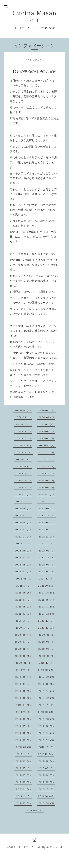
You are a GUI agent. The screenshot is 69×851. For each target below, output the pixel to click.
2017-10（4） (46, 754)
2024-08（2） (47, 466)
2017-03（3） (24, 782)
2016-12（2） (47, 789)
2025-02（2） (24, 452)
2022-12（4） (47, 536)
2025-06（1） (23, 438)
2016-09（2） (23, 803)
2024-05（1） (23, 480)
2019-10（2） (46, 669)
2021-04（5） (47, 606)
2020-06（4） (47, 641)
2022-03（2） (23, 571)
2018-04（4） (47, 733)
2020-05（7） (23, 648)
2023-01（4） (23, 536)
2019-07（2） (23, 683)
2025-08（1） (23, 431)
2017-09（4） (24, 761)
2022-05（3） (23, 564)
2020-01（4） (24, 662)
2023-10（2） (46, 501)
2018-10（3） (46, 711)
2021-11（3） (24, 585)
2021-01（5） (24, 620)
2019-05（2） (23, 691)
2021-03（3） (23, 613)
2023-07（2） (23, 515)
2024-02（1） (47, 487)
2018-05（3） (23, 733)
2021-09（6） (23, 592)
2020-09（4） (23, 634)
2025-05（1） (47, 438)
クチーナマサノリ (26, 847)
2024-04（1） (47, 480)
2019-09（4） (23, 676)
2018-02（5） (47, 740)
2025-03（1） (47, 445)
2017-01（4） (24, 789)
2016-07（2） (35, 810)
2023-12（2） (47, 494)
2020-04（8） (47, 648)
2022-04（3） (47, 564)
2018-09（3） (23, 719)
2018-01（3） (24, 747)
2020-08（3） (47, 634)
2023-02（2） (47, 529)
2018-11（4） (24, 711)
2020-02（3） (47, 655)
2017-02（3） (47, 782)
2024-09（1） (23, 466)
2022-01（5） (24, 578)
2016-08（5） (47, 803)
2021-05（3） (23, 606)
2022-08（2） (47, 550)
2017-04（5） (47, 775)
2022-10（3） (46, 543)
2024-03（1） (23, 487)
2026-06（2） (47, 410)
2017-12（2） (47, 747)
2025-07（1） (47, 431)
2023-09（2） (23, 508)
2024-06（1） (46, 473)
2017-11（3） (24, 754)
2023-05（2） (23, 522)
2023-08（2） (47, 508)
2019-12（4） (47, 662)
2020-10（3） (46, 627)
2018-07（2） (23, 726)
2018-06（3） (46, 726)
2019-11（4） (24, 669)
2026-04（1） (23, 417)
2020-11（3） (24, 627)
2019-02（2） (47, 697)
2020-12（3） (46, 620)
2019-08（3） (47, 676)
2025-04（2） (23, 445)
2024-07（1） (23, 473)
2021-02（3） (47, 613)
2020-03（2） (23, 655)
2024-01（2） (23, 494)
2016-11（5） (24, 796)
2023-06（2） (47, 515)
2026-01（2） (47, 417)
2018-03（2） (23, 740)
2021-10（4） (46, 585)
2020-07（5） (23, 641)
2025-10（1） (46, 424)
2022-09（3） (23, 550)
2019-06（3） (46, 683)
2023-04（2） (47, 522)
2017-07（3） (24, 768)
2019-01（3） (24, 705)
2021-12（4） (47, 578)
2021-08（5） (47, 592)
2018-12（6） (47, 705)
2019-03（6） (23, 697)
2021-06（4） (46, 599)
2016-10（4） (46, 796)
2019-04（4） (47, 691)
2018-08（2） (47, 719)
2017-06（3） (46, 768)
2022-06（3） (47, 557)
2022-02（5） (47, 571)
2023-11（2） (24, 501)
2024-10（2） (46, 459)
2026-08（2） (23, 410)
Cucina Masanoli (35, 16)
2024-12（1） (24, 459)
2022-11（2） (24, 543)
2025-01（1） (47, 452)
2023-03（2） (23, 529)
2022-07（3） (23, 557)
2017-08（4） (47, 761)
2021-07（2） (23, 599)
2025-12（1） (24, 424)
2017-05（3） (24, 775)
